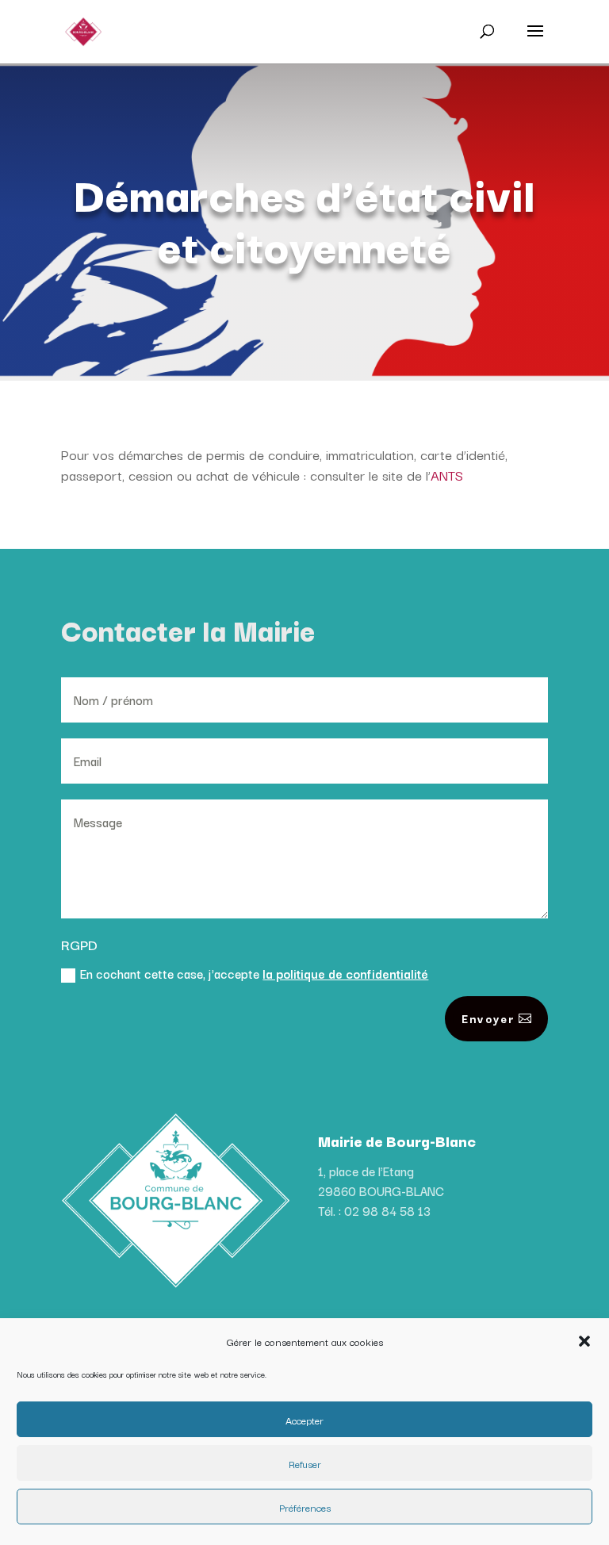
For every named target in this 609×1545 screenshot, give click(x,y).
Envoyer (488, 1018)
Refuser (305, 1463)
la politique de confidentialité (345, 973)
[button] (584, 1341)
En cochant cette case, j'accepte (254, 973)
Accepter (304, 1420)
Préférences (305, 1507)
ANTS (447, 474)
